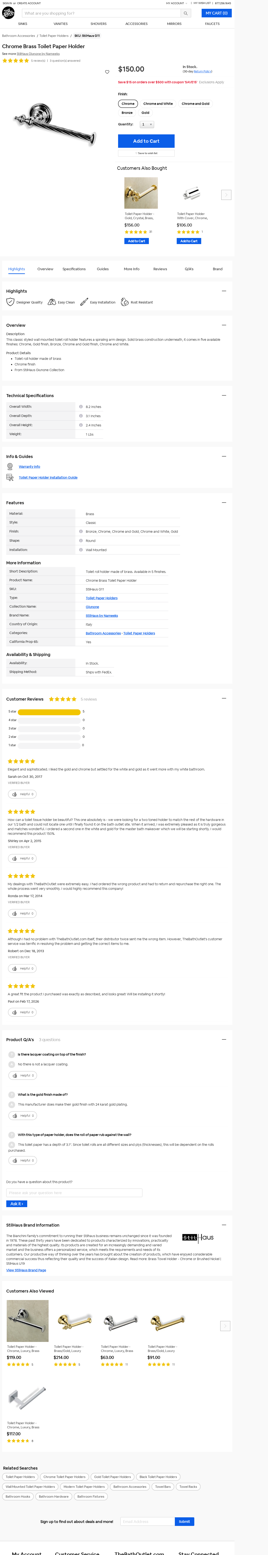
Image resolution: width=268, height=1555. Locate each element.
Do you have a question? (20, 279)
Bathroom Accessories (103, 633)
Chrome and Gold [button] (195, 104)
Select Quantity (161, 125)
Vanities (61, 24)
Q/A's (189, 269)
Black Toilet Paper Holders (158, 1477)
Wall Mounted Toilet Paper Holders (30, 1487)
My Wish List (202, 3)
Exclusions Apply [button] (211, 82)
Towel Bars (163, 1487)
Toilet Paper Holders (101, 598)
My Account (175, 3)
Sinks (22, 24)
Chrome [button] (128, 104)
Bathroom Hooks (18, 1496)
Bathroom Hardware (54, 1496)
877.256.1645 (223, 3)
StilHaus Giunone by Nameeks (38, 54)
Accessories (136, 24)
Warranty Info (29, 466)
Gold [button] (145, 113)
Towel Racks (188, 1487)
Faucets (212, 24)
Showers (99, 24)
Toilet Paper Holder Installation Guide (48, 477)
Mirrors (174, 24)
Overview (45, 269)
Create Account (29, 3)
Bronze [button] (127, 113)
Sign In (7, 3)
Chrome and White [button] (158, 104)
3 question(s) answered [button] (65, 61)
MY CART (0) (217, 13)
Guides (103, 269)
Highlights (16, 269)
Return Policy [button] (202, 71)
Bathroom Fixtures (90, 1496)
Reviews (160, 269)
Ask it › (16, 1203)
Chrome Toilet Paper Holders (64, 1477)
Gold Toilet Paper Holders (112, 1477)
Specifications (74, 269)
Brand (218, 269)
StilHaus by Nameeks (102, 616)
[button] (184, 1521)
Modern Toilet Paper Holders (84, 1487)
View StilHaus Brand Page (26, 1270)
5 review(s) (38, 61)
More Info (131, 269)
